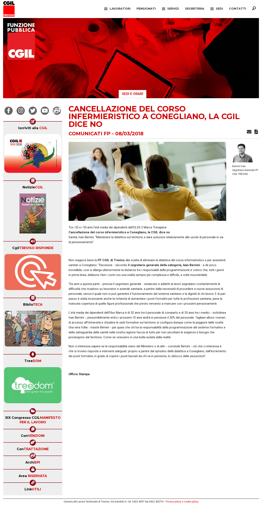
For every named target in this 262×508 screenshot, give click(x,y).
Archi (32, 462)
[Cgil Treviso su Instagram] (21, 111)
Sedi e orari (132, 94)
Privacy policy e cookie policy (182, 501)
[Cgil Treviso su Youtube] (45, 111)
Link (33, 489)
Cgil (32, 248)
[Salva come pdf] (256, 132)
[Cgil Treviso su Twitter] (33, 111)
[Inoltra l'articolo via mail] (249, 132)
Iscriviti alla (32, 128)
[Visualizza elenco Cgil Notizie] (32, 215)
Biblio (32, 304)
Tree (32, 361)
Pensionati (146, 8)
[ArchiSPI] (57, 111)
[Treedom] (32, 386)
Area (33, 476)
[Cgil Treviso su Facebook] (9, 111)
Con (33, 436)
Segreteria (194, 8)
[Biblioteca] (33, 330)
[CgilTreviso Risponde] (33, 273)
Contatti (237, 8)
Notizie (33, 187)
